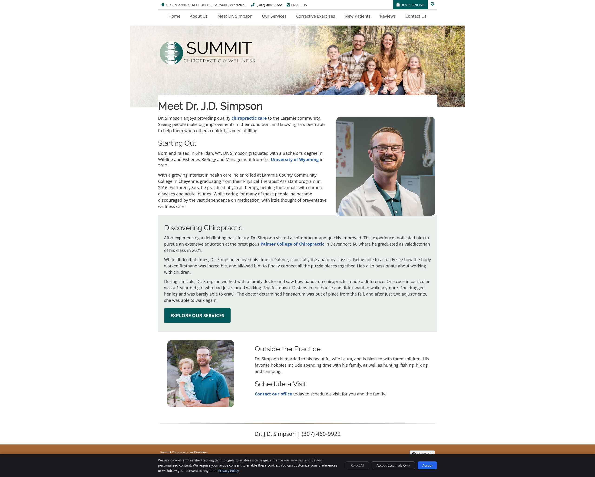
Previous (161, 377)
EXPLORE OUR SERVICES (197, 315)
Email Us (299, 4)
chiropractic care (249, 118)
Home (174, 16)
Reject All (357, 465)
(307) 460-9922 (269, 4)
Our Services (274, 16)
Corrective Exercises (315, 16)
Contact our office (273, 394)
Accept (427, 465)
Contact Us (415, 16)
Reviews (388, 16)
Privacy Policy (228, 470)
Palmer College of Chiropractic (292, 244)
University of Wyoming (295, 159)
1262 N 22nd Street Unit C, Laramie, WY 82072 (205, 4)
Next (240, 377)
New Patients (357, 16)
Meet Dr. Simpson (234, 16)
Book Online (412, 4)
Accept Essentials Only (393, 465)
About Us (199, 16)
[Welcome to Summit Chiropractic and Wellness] (207, 66)
